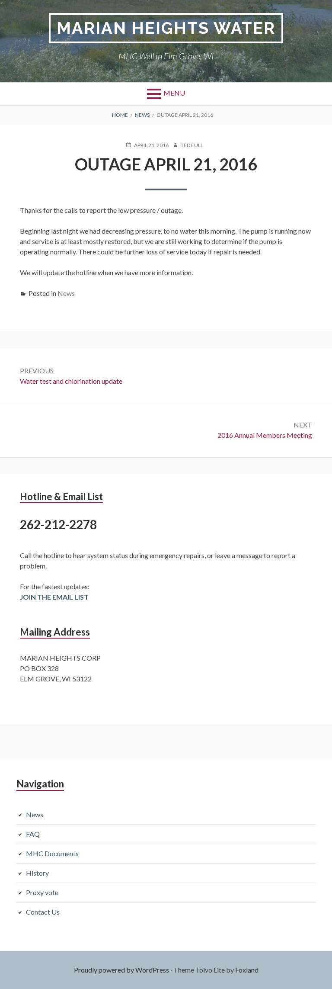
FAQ (33, 834)
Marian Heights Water (166, 28)
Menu (174, 93)
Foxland (247, 970)
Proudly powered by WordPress (121, 970)
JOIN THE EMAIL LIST (54, 597)
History (37, 873)
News (66, 293)
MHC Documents (52, 853)
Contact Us (43, 912)
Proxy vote (42, 892)
